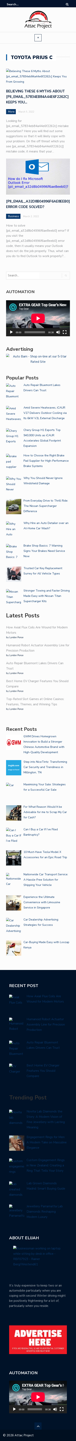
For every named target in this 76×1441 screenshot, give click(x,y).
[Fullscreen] (65, 332)
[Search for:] (19, 4)
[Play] (11, 332)
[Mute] (58, 332)
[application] (38, 318)
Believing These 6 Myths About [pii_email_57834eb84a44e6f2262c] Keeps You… (37, 97)
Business (13, 216)
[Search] (67, 4)
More (11, 112)
